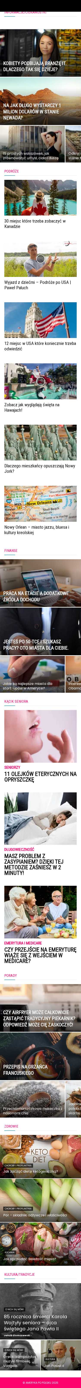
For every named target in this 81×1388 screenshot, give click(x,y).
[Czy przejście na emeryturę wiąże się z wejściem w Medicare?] (40, 912)
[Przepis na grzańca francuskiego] (40, 1067)
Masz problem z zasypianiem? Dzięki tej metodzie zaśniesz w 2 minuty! (34, 864)
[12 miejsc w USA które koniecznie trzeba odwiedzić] (40, 320)
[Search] (75, 6)
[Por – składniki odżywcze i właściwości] (40, 1200)
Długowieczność (19, 850)
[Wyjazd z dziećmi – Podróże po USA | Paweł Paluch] (40, 259)
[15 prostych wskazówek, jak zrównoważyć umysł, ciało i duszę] (32, 148)
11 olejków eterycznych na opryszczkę (40, 777)
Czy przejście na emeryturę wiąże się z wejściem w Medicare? (40, 955)
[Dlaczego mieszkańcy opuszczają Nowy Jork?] (40, 442)
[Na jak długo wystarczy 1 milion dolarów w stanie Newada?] (40, 112)
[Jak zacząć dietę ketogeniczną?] (40, 1156)
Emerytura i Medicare (23, 943)
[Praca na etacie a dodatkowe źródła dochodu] (40, 594)
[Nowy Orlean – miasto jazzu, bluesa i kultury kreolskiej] (40, 504)
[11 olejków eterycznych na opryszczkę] (40, 736)
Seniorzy (12, 768)
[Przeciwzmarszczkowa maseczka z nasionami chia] (32, 1103)
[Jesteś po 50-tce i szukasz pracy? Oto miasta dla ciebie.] (40, 643)
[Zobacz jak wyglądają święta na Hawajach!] (40, 381)
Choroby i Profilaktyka (18, 1165)
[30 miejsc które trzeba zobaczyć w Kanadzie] (40, 198)
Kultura (50, 1359)
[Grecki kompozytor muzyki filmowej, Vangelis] (20, 1355)
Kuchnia (9, 1252)
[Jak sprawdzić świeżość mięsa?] (40, 1244)
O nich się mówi (14, 1309)
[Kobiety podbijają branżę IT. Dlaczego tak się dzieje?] (40, 64)
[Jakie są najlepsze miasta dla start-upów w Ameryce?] (32, 678)
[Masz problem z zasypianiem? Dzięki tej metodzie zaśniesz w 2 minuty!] (40, 818)
